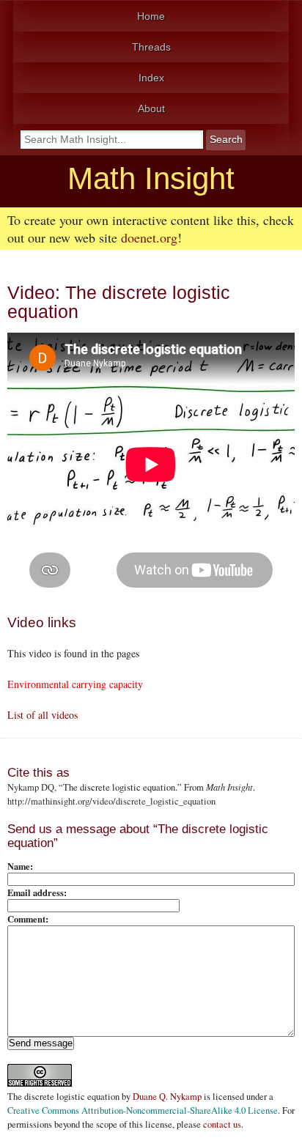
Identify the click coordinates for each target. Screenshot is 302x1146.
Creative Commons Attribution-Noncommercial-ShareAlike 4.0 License (142, 1110)
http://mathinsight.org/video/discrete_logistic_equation (111, 801)
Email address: (37, 892)
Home (151, 16)
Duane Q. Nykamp (167, 1096)
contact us (222, 1124)
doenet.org (149, 237)
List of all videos (42, 715)
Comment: (27, 918)
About (151, 108)
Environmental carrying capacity (75, 684)
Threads (151, 47)
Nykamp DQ (30, 787)
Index (151, 78)
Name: (20, 866)
